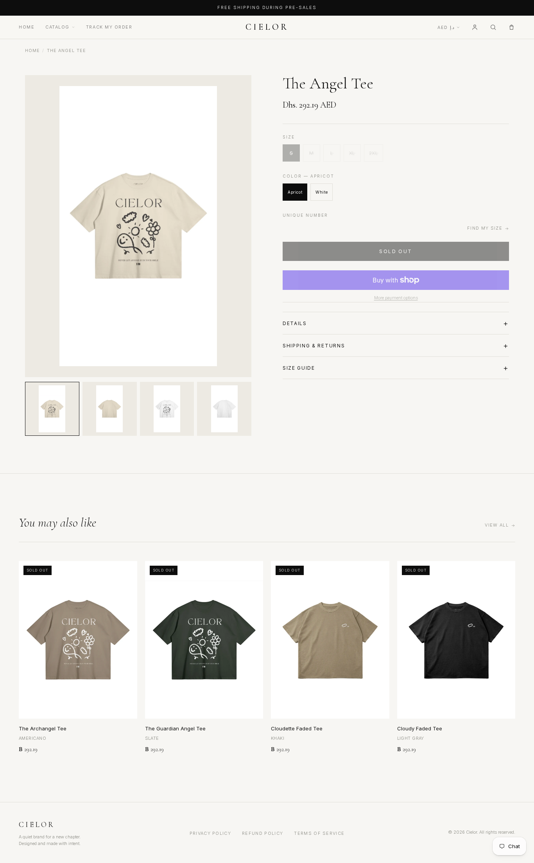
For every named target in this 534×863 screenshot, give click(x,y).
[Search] (493, 27)
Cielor (266, 27)
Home (26, 27)
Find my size (484, 228)
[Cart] (511, 27)
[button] (52, 409)
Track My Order (109, 27)
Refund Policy (262, 833)
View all (497, 525)
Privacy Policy (210, 833)
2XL (373, 153)
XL (352, 153)
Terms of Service (319, 833)
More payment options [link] (396, 297)
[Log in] (474, 27)
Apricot (295, 192)
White (321, 192)
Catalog (57, 27)
